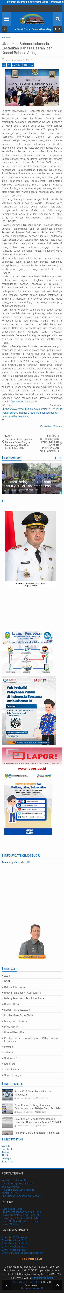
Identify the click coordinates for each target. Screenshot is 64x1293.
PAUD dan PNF (12, 1026)
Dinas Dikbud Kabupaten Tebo (26, 1282)
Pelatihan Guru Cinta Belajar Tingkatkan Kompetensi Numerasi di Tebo (37, 1134)
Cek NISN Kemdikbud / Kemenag (20, 1221)
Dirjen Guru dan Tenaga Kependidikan (22, 1252)
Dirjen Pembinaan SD (13, 1240)
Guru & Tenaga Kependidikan (17, 1183)
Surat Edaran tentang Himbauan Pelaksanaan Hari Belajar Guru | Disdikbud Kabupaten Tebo (38, 1108)
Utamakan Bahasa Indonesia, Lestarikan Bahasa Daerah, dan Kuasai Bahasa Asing (27, 48)
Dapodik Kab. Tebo (12, 1208)
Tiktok (5, 1155)
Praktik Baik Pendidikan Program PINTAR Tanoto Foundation (31, 1040)
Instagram (7, 1158)
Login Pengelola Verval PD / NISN (20, 1215)
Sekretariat (10, 1052)
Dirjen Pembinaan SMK (14, 1249)
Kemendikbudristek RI (14, 1180)
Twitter (6, 1152)
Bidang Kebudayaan (15, 987)
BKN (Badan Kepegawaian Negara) (21, 1196)
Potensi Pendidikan (14, 1032)
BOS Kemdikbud (10, 1186)
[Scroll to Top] (57, 1285)
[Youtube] (5, 8)
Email (30, 65)
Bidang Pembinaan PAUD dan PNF (23, 992)
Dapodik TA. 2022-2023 (17, 1009)
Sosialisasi (10, 1063)
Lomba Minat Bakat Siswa (18, 1015)
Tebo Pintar (8, 1161)
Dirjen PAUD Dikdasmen (15, 1237)
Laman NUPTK (10, 1224)
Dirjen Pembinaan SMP (14, 1243)
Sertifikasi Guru (12, 1058)
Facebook (7, 1149)
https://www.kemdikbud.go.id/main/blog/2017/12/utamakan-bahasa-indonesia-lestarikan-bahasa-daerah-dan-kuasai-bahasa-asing (32, 412)
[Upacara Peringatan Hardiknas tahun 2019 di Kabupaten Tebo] (32, 478)
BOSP (7, 981)
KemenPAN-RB (10, 1192)
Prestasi (8, 1046)
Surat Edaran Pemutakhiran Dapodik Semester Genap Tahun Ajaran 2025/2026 (35, 30)
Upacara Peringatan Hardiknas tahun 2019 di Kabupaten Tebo (27, 484)
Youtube (6, 1146)
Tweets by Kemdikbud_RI (16, 862)
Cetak (19, 65)
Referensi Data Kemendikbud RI (19, 1189)
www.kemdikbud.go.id (24, 401)
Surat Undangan (13, 1075)
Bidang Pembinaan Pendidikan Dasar (24, 998)
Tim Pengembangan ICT (32, 1288)
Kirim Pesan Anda (42, 1277)
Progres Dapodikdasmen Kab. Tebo (21, 1211)
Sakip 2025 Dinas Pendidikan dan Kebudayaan (33, 1093)
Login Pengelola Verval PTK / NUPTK (22, 1218)
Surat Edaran (11, 1069)
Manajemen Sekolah (15, 1021)
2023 (7, 975)
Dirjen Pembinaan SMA (14, 1246)
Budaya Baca (11, 1004)
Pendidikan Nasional (51, 426)
